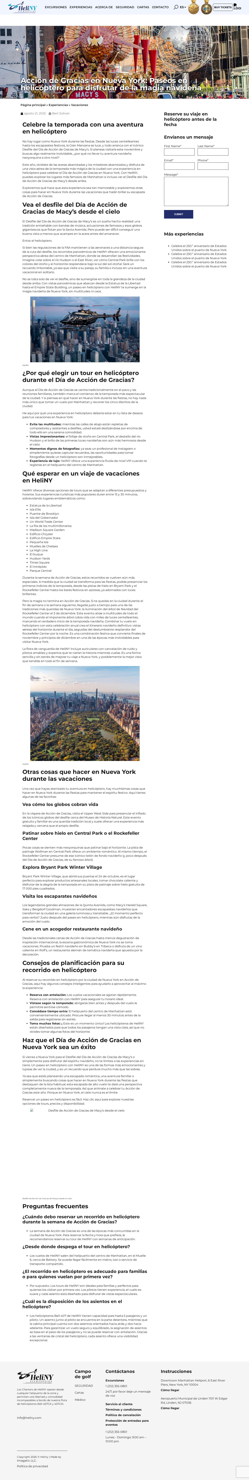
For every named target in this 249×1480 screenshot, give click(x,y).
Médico (80, 1400)
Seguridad (125, 7)
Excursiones (56, 7)
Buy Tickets (223, 7)
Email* (168, 160)
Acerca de (104, 7)
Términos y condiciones (124, 1409)
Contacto (160, 7)
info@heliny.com (29, 1418)
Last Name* (206, 146)
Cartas (143, 7)
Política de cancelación (123, 1415)
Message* (171, 174)
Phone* (203, 160)
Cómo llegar (170, 1390)
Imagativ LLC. (26, 1460)
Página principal (33, 105)
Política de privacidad (32, 1466)
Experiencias (81, 7)
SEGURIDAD (84, 1385)
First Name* (172, 146)
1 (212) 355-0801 (116, 1432)
